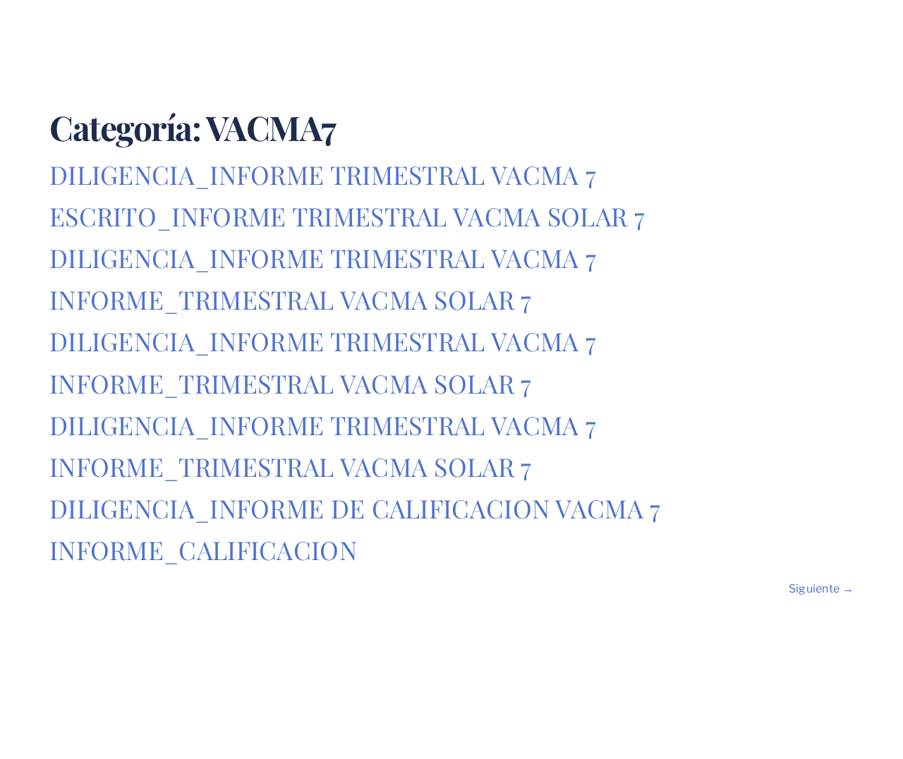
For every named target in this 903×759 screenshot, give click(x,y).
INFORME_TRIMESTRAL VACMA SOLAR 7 (290, 299)
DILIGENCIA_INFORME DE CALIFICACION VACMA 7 (355, 508)
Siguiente (821, 588)
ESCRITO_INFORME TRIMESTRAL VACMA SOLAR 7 (347, 216)
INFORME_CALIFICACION (203, 549)
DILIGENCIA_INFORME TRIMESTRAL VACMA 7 (322, 174)
